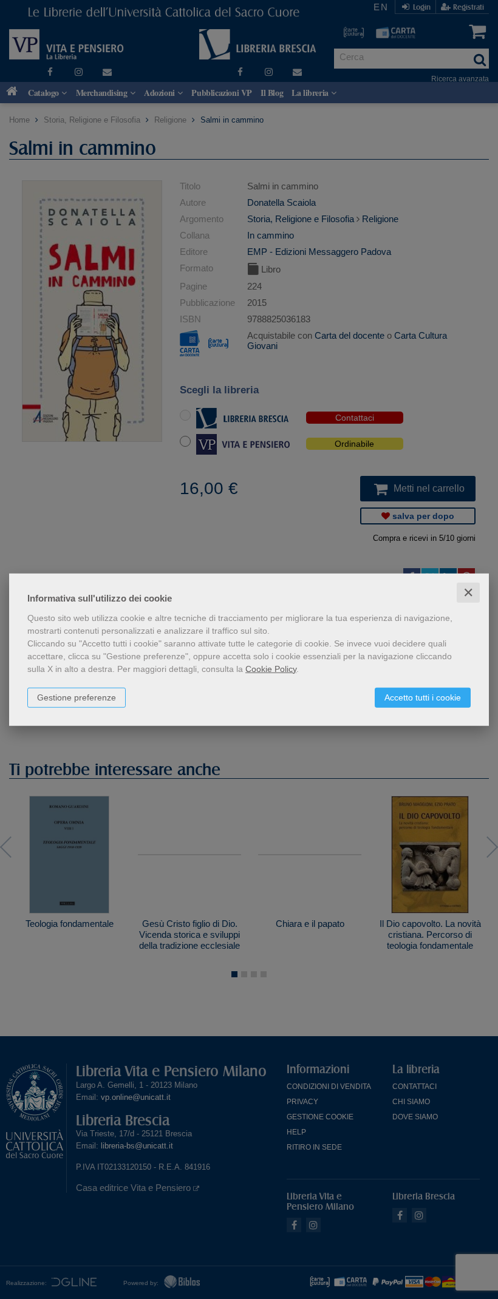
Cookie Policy (270, 668)
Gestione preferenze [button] (76, 697)
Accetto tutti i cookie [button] (422, 697)
